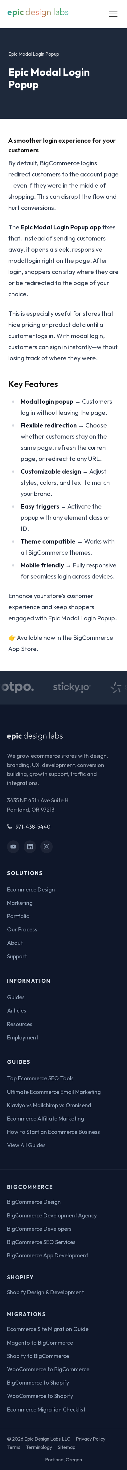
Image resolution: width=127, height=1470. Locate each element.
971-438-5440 (33, 826)
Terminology (39, 1447)
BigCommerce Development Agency (52, 1215)
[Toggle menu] (113, 14)
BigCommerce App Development (47, 1255)
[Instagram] (46, 846)
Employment (22, 1037)
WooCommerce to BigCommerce (48, 1369)
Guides (16, 997)
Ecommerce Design (31, 889)
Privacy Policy (90, 1439)
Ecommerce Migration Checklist (46, 1409)
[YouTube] (13, 846)
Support (17, 956)
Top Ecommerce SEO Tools (40, 1078)
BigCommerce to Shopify (38, 1382)
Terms (13, 1447)
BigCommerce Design (34, 1201)
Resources (19, 1024)
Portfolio (18, 916)
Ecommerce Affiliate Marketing (45, 1118)
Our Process (22, 929)
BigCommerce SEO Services (41, 1242)
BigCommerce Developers (39, 1228)
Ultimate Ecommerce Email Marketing (54, 1091)
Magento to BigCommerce (40, 1342)
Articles (16, 1010)
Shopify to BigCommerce (38, 1355)
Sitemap (67, 1447)
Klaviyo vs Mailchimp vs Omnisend (49, 1105)
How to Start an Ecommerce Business (53, 1131)
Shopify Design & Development (45, 1292)
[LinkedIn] (30, 846)
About (15, 942)
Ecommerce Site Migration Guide (47, 1329)
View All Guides (26, 1145)
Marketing (20, 902)
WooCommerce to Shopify (40, 1395)
